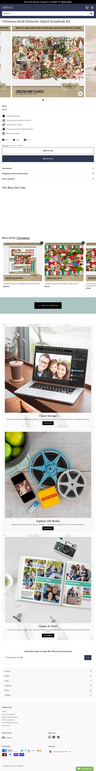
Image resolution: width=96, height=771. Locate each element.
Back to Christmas (49, 305)
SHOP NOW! (66, 2)
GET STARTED (48, 635)
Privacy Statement (8, 720)
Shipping (5, 145)
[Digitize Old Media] (48, 475)
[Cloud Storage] (48, 370)
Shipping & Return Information (15, 174)
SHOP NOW (48, 423)
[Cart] (87, 7)
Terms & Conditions (8, 714)
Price (4, 106)
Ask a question (8, 179)
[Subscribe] (87, 657)
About (4, 711)
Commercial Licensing (10, 722)
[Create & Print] (48, 580)
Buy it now (48, 158)
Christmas (23, 238)
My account (6, 725)
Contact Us (86, 769)
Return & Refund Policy (10, 717)
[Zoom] (80, 93)
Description (7, 168)
